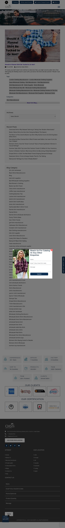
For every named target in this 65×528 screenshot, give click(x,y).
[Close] (52, 250)
